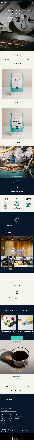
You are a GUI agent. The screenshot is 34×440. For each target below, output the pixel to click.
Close (21, 438)
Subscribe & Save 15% (17, 176)
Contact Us (11, 423)
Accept (15, 438)
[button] (28, 2)
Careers (10, 420)
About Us (10, 416)
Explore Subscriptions (17, 191)
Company (11, 414)
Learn (16, 414)
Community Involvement (11, 225)
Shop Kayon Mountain (17, 390)
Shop (2, 414)
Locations (3, 425)
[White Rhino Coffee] (4, 2)
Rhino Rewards (9, 229)
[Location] (27, 2)
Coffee (2, 416)
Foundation (11, 418)
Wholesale (3, 423)
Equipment (3, 420)
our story (8, 232)
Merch (2, 418)
